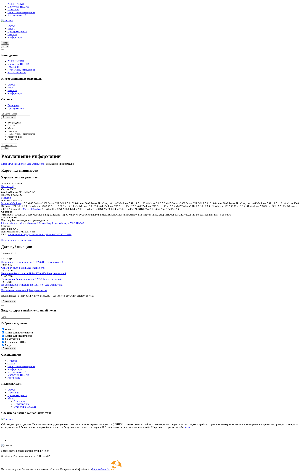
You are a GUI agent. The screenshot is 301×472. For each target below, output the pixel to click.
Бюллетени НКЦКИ (18, 6)
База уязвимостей (17, 15)
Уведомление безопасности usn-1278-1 (21, 279)
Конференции (15, 37)
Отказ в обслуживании (13, 267)
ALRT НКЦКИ (16, 4)
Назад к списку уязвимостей (16, 240)
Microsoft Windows (11, 203)
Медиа (11, 28)
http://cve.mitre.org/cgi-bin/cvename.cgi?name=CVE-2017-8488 (39, 234)
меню (5, 46)
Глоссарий (13, 9)
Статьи (11, 26)
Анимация (19, 401)
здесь (187, 427)
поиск (5, 43)
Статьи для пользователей (19, 332)
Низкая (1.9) (7, 186)
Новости (12, 34)
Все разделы (9, 117)
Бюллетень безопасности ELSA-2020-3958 (24, 273)
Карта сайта (14, 377)
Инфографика (21, 404)
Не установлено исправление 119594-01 (22, 262)
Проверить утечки (17, 31)
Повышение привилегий (14, 290)
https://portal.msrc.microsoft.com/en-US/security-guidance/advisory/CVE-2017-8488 (43, 223)
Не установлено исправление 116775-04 (22, 284)
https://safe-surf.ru (101, 469)
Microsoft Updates (32, 209)
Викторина (13, 105)
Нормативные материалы (21, 12)
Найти (5, 148)
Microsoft (6, 197)
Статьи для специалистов (18, 335)
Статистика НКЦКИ (25, 406)
